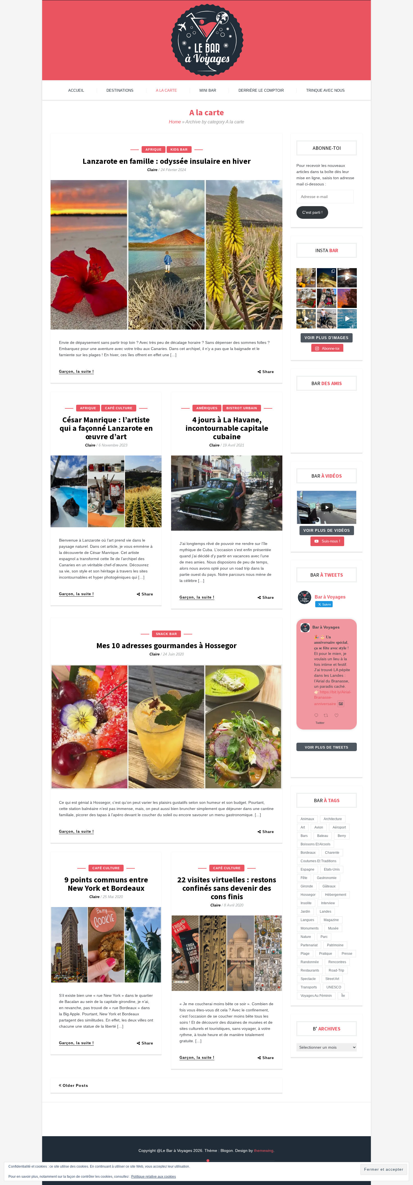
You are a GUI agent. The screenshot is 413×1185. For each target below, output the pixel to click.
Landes (325, 912)
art (303, 827)
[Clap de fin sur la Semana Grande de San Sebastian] (347, 318)
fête (304, 878)
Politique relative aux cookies (153, 1177)
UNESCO (333, 987)
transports (309, 987)
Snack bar (166, 634)
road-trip (336, 970)
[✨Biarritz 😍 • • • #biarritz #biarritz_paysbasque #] (326, 277)
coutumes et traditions (318, 861)
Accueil (76, 90)
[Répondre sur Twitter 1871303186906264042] (317, 715)
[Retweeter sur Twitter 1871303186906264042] (327, 715)
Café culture (118, 408)
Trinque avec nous (325, 90)
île (343, 996)
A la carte (166, 90)
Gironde (307, 886)
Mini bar (207, 90)
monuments (310, 928)
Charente (332, 853)
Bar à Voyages (326, 627)
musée (333, 928)
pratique (325, 954)
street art (332, 979)
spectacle (308, 979)
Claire (152, 170)
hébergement (335, 895)
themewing (263, 1150)
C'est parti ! (312, 212)
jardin (305, 912)
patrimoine (335, 945)
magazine (331, 920)
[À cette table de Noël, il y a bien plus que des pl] (306, 298)
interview (328, 903)
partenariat (309, 945)
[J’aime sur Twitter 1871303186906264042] (338, 715)
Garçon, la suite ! (76, 371)
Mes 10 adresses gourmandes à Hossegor (166, 645)
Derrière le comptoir (261, 90)
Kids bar (179, 149)
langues (307, 920)
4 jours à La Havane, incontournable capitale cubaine (226, 428)
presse (347, 954)
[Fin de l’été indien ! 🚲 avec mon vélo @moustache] (306, 318)
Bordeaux (308, 853)
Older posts (75, 1085)
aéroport (339, 827)
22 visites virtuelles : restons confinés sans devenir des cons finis (226, 888)
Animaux (307, 819)
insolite (306, 903)
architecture (333, 819)
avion (318, 827)
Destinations (119, 90)
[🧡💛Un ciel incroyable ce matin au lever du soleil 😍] (347, 298)
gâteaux (329, 886)
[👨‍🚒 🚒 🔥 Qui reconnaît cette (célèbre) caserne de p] (326, 298)
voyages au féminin (316, 996)
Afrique (154, 149)
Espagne (307, 869)
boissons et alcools (315, 844)
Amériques (206, 408)
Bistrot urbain (241, 408)
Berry (342, 836)
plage (305, 954)
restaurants (310, 970)
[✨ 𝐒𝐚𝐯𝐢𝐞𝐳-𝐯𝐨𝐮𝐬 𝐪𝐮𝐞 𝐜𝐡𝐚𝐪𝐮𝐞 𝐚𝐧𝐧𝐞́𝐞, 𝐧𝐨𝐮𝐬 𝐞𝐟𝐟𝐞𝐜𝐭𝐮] (347, 277)
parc (324, 937)
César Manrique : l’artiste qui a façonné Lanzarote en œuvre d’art (106, 428)
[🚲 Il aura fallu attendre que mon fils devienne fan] (326, 318)
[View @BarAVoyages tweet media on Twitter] (340, 703)
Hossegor (308, 895)
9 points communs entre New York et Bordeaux (106, 884)
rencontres (337, 962)
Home (175, 121)
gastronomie (327, 878)
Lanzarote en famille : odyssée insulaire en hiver (167, 161)
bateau (322, 836)
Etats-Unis (332, 869)
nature (306, 937)
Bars (304, 836)
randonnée (310, 962)
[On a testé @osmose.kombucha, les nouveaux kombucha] (306, 277)
